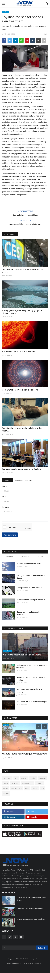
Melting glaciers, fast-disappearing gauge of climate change (22, 311)
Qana (27, 788)
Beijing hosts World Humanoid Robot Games (31, 577)
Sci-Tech (5, 12)
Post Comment (10, 535)
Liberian (33, 778)
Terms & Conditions (14, 963)
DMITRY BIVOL (16, 788)
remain (23, 778)
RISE (16, 778)
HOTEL (5, 788)
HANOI (5, 783)
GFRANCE (39, 783)
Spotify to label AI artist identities (29, 588)
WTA (42, 788)
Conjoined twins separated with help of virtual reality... (22, 429)
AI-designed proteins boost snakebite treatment (31, 666)
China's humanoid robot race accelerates (31, 919)
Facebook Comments (23, 480)
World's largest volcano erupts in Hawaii (24, 753)
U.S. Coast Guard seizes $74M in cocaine (29, 690)
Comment (6, 507)
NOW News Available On (32, 963)
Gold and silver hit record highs (25, 215)
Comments (7, 480)
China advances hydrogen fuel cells (31, 600)
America (6, 793)
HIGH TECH (7, 778)
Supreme (42, 778)
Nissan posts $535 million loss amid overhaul (31, 678)
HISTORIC (15, 783)
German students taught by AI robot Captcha (21, 469)
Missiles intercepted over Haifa (29, 563)
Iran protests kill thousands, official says (25, 224)
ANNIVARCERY (27, 783)
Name (4, 486)
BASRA (35, 788)
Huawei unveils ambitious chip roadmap (29, 613)
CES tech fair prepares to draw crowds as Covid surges (23, 270)
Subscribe (42, 948)
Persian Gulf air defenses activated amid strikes (31, 898)
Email (4, 496)
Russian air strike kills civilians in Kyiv (31, 702)
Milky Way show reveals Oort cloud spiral (20, 390)
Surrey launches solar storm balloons (18, 351)
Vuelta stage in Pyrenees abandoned (30, 908)
